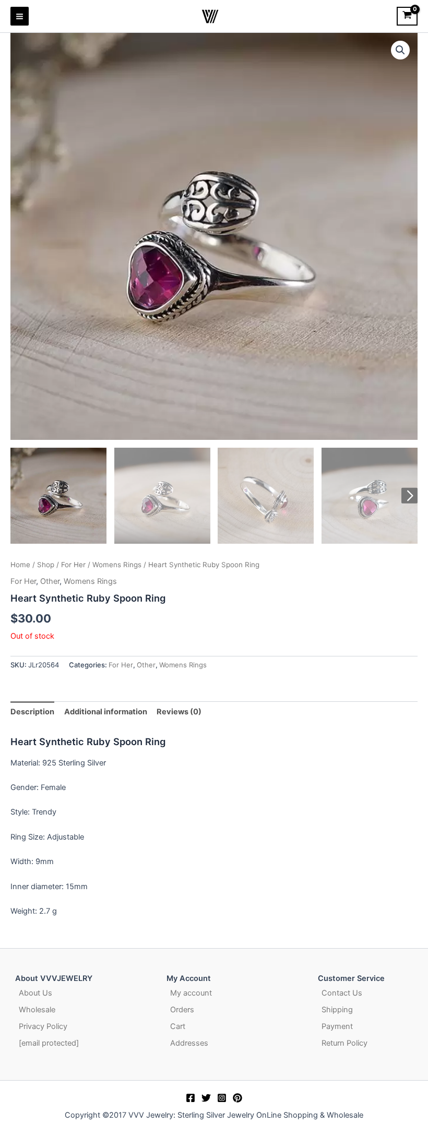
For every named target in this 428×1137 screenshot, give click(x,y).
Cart (177, 1026)
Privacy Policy (43, 1026)
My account (191, 993)
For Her (73, 564)
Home (20, 564)
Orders (182, 1009)
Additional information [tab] (105, 711)
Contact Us (342, 993)
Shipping (337, 1009)
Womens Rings (116, 564)
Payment (337, 1026)
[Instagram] (222, 1098)
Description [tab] (32, 711)
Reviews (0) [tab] (179, 711)
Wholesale (37, 1009)
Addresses (189, 1043)
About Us (35, 993)
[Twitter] (206, 1098)
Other (50, 581)
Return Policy (344, 1043)
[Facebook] (190, 1098)
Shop (45, 564)
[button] (400, 50)
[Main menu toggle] (19, 16)
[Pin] (237, 1098)
